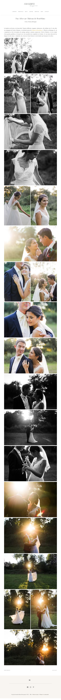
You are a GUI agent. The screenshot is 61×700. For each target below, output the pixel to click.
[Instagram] (30, 687)
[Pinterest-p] (33, 687)
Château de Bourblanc (37, 30)
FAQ (30, 694)
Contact (47, 11)
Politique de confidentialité (44, 694)
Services (37, 11)
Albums (31, 11)
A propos (14, 11)
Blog (26, 11)
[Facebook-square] (27, 687)
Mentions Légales (35, 694)
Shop (42, 11)
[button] (29, 680)
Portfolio (20, 11)
